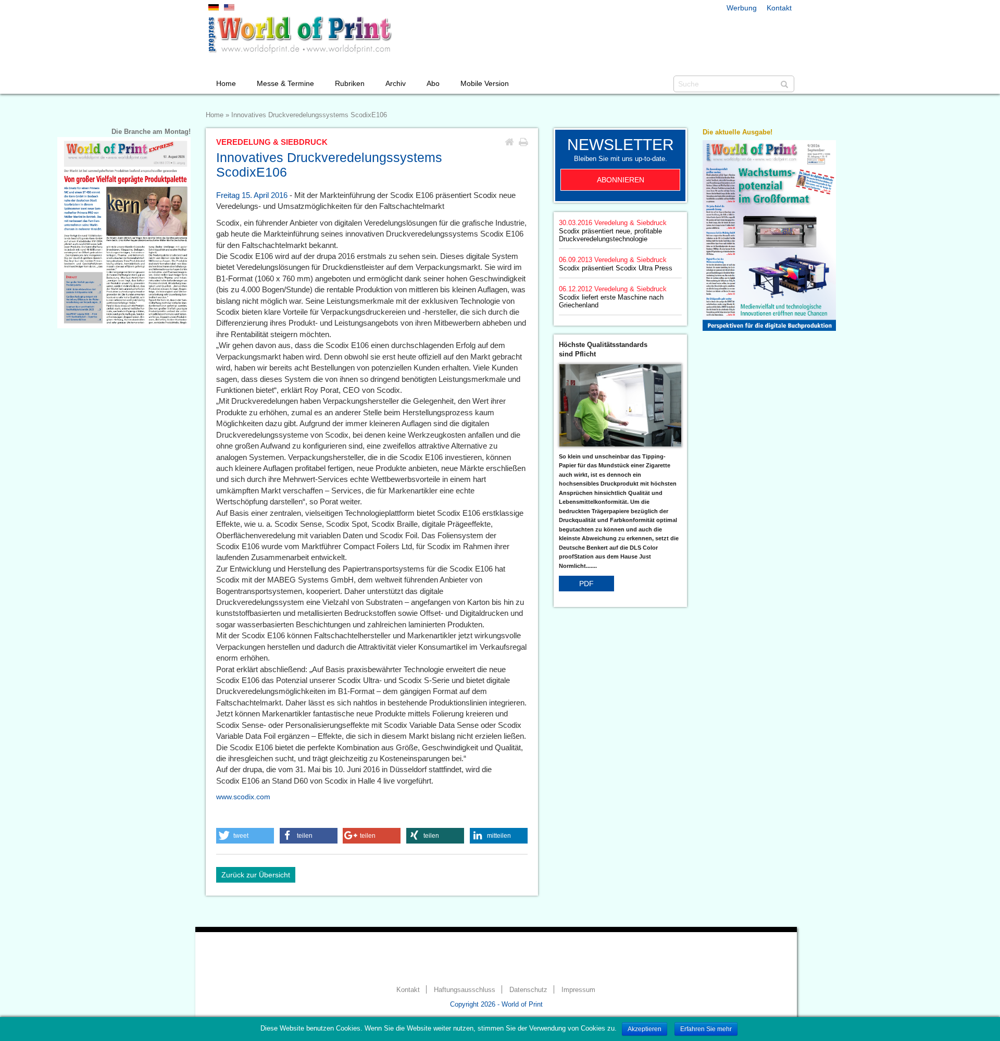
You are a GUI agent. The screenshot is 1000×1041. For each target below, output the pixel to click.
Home (226, 83)
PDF (586, 583)
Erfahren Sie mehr (706, 1029)
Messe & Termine (285, 83)
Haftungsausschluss (464, 990)
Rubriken (350, 83)
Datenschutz (528, 990)
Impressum (578, 990)
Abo (433, 83)
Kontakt (779, 8)
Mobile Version (484, 83)
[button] (245, 836)
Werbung (742, 8)
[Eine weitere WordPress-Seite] (299, 35)
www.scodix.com (243, 796)
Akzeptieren (644, 1029)
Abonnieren (620, 180)
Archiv (395, 83)
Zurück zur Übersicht (255, 875)
